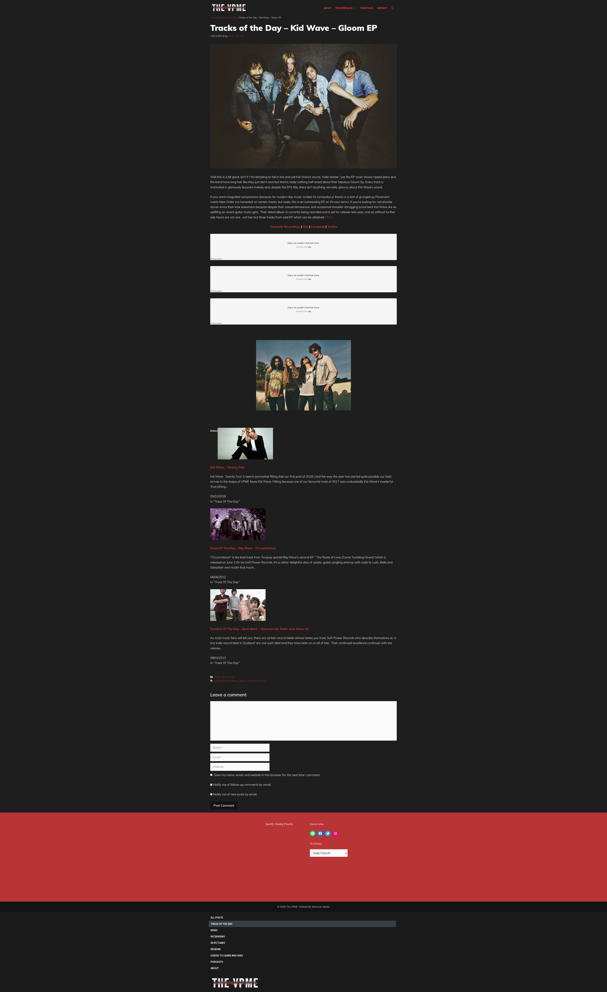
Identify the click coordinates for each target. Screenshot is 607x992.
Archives (316, 843)
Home (214, 17)
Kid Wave (232, 680)
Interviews (218, 936)
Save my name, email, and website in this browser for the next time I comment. (267, 775)
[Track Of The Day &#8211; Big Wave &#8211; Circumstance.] (238, 539)
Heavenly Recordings (285, 227)
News (214, 930)
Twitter (332, 227)
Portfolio (366, 7)
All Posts (217, 917)
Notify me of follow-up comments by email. (242, 784)
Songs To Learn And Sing (227, 955)
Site (305, 227)
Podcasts (217, 962)
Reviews (216, 949)
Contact (382, 7)
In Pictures (218, 943)
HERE (329, 217)
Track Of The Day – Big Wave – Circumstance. (243, 548)
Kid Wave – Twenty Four (227, 467)
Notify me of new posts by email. (235, 794)
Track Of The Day (228, 17)
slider (242, 680)
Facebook (318, 227)
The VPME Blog (344, 7)
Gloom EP (219, 680)
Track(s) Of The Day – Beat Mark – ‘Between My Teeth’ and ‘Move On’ (260, 629)
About (327, 7)
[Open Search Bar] (392, 8)
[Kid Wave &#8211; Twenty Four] (245, 458)
